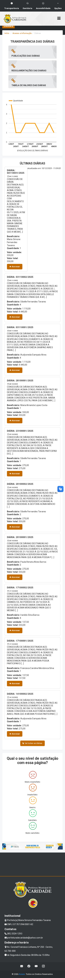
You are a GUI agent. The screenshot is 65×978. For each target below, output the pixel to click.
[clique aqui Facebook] (29, 966)
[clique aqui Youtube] (36, 966)
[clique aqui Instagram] (43, 966)
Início (7, 33)
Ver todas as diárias (33, 743)
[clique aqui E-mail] (21, 966)
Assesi (22, 974)
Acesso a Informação (22, 33)
